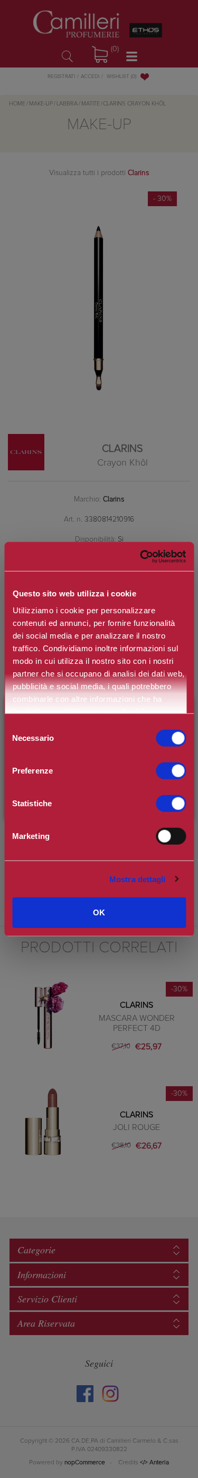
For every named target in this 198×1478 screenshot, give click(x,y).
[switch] (171, 770)
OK (99, 912)
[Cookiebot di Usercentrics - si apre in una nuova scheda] (139, 556)
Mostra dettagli (137, 878)
